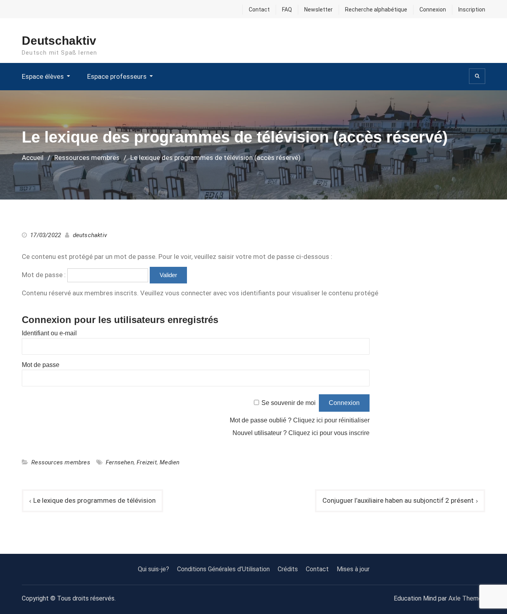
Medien (169, 462)
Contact (259, 9)
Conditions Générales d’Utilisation (223, 569)
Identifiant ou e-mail (49, 333)
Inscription (471, 9)
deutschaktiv (90, 235)
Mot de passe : (44, 275)
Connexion (432, 9)
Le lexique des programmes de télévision (94, 500)
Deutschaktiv (59, 40)
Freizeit (147, 462)
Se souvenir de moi (288, 402)
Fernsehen (120, 462)
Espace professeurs (117, 76)
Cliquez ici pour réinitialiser (331, 420)
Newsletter (318, 9)
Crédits (288, 569)
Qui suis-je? (153, 569)
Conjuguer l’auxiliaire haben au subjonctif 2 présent (398, 500)
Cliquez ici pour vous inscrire (329, 433)
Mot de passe (40, 364)
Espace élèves (43, 76)
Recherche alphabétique (376, 9)
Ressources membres (60, 462)
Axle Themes (466, 598)
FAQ (287, 9)
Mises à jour (353, 569)
